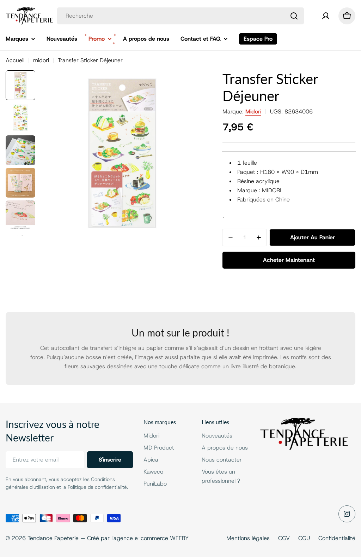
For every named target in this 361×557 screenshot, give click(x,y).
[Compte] (326, 16)
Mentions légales (248, 538)
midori (41, 60)
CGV (284, 538)
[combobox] (180, 15)
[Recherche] (294, 16)
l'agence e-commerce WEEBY (150, 538)
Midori (253, 111)
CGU (304, 538)
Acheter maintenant (289, 260)
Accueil (15, 60)
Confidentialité (336, 538)
